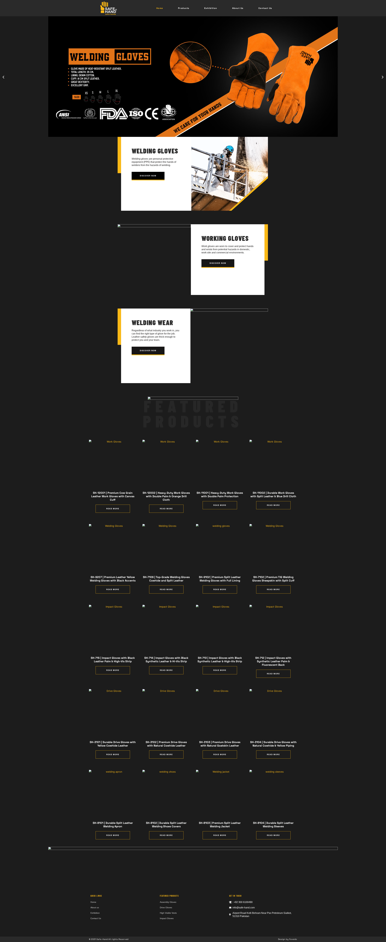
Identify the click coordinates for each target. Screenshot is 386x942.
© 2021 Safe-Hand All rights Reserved (108, 939)
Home (159, 8)
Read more (112, 508)
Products (183, 8)
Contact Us (265, 8)
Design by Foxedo (287, 939)
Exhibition (210, 8)
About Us (237, 8)
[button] (3, 77)
